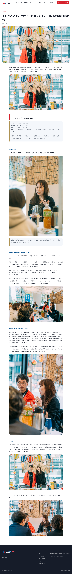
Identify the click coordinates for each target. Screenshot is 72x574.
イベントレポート (43, 2)
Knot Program (33, 2)
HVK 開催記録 (42, 556)
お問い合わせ (52, 2)
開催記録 (26, 2)
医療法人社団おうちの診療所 (56, 556)
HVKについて (19, 2)
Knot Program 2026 (63, 2)
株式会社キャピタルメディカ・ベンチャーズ (60, 553)
